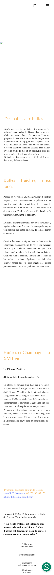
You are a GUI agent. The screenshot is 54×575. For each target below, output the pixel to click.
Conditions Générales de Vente (27, 564)
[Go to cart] (35, 5)
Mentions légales (27, 554)
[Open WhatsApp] (46, 567)
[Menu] (47, 5)
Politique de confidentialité (27, 545)
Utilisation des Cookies (26, 571)
